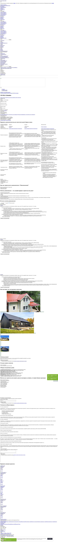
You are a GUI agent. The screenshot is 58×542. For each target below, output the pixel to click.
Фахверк (1, 8)
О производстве (5, 524)
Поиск (1, 38)
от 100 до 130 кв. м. (3, 12)
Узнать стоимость (44, 126)
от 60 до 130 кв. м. (3, 21)
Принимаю (49, 538)
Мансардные (2, 28)
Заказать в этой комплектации (5, 218)
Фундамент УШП (3, 61)
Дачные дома (8, 521)
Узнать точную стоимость (10, 97)
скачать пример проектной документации (15, 128)
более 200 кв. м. (2, 15)
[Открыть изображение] (3, 93)
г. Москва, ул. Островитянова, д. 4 (5, 533)
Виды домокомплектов (3, 56)
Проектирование (3, 62)
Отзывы (1, 43)
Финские (1, 17)
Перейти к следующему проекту (5, 92)
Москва (1, 49)
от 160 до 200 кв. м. (3, 14)
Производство (2, 53)
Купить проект (2, 63)
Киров (1, 48)
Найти (10, 39)
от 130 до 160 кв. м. (3, 13)
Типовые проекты (3, 7)
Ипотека (1, 50)
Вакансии (1, 46)
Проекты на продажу (34, 521)
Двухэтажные (2, 19)
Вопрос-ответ (2, 45)
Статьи (1, 44)
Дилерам (1, 42)
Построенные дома (28, 521)
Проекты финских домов (50, 521)
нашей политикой (20, 539)
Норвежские (2, 25)
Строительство (2, 58)
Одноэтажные (2, 9)
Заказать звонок (2, 5)
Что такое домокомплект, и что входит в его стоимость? (9, 114)
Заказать (10, 127)
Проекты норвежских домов (42, 521)
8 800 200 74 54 (7, 5)
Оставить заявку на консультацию (5, 120)
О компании (2, 40)
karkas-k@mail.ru (2, 529)
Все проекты (2, 6)
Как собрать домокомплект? (4, 57)
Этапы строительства (3, 60)
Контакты (1, 524)
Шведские (2, 18)
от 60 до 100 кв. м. (3, 30)
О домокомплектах (3, 54)
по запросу (5, 110)
